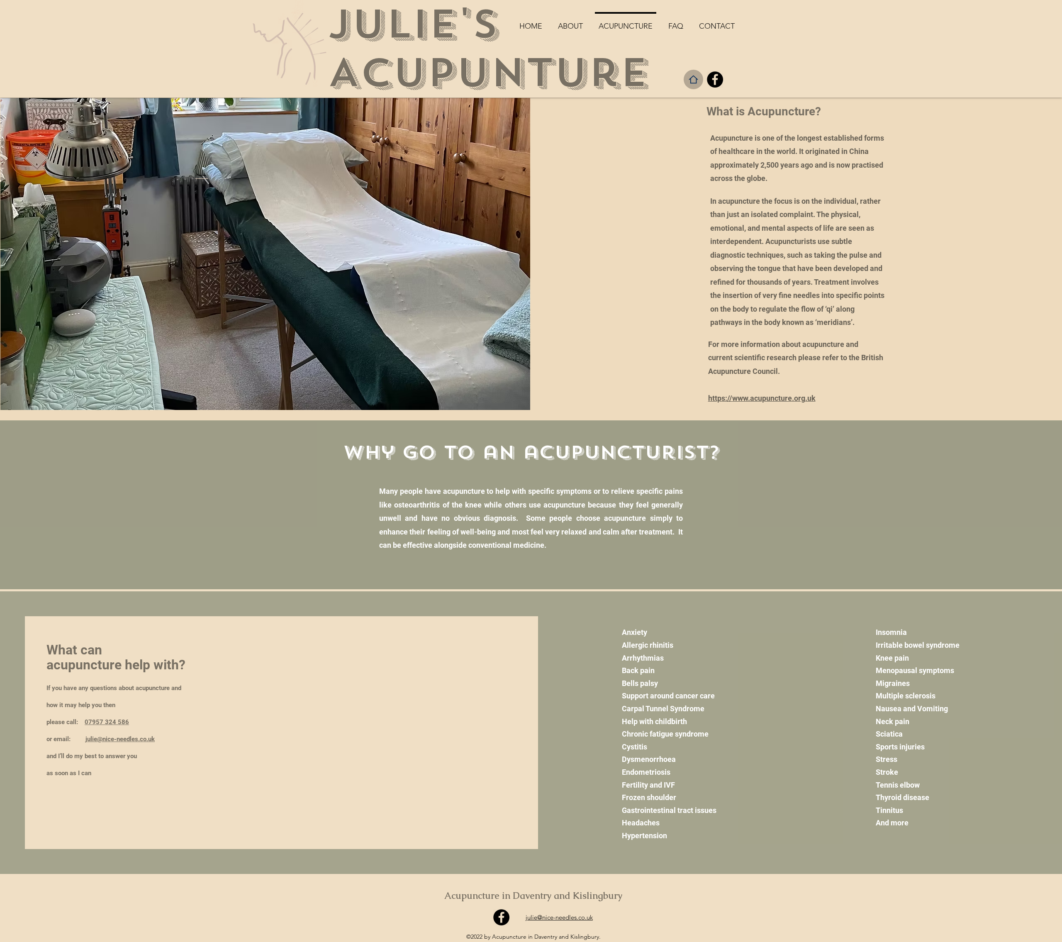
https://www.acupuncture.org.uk (762, 398)
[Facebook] (715, 79)
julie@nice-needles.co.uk (120, 739)
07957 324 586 (107, 722)
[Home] (693, 79)
